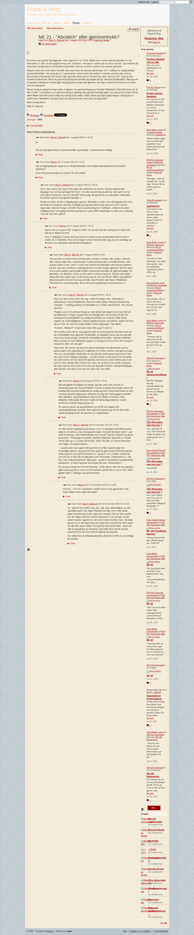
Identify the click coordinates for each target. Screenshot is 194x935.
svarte (160, 130)
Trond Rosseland (154, 200)
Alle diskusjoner (35, 28)
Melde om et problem (140, 931)
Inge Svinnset (153, 283)
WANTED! (153, 841)
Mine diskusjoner (55, 28)
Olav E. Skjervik (56, 40)
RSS (28, 549)
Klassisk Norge (156, 830)
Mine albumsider (157, 880)
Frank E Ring (43, 9)
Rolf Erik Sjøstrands (155, 163)
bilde (163, 416)
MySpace (35, 115)
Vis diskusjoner (49, 44)
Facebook (48, 115)
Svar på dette (35, 125)
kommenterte (152, 414)
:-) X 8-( (152, 849)
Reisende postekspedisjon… (157, 911)
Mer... (154, 808)
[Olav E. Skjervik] (32, 42)
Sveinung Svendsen (155, 53)
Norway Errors (156, 869)
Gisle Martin (152, 130)
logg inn (156, 42)
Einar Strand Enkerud (156, 450)
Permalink (37, 137)
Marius (53, 162)
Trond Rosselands (154, 132)
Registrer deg (144, 2)
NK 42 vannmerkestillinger (155, 168)
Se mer (150, 73)
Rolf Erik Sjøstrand (155, 160)
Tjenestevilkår (161, 931)
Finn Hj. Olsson (153, 87)
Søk (191, 2)
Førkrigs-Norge (101, 40)
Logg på (154, 2)
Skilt (125, 931)
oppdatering (161, 135)
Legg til (134, 29)
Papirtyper (153, 899)
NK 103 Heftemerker (154, 738)
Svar (39, 154)
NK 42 (150, 564)
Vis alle (163, 923)
